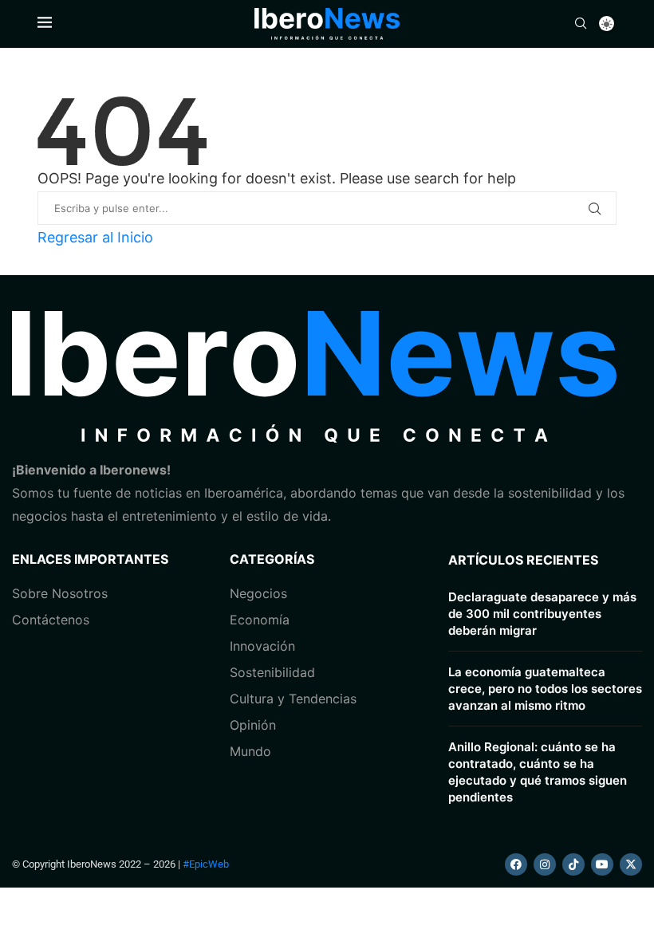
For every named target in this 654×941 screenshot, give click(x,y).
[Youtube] (602, 864)
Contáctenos (50, 619)
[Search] (581, 24)
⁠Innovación (262, 646)
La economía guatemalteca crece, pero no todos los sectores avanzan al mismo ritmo (545, 688)
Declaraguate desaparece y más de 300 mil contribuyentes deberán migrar (542, 613)
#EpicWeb (206, 864)
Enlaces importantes (90, 559)
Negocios (258, 593)
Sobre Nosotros (60, 593)
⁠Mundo (250, 751)
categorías (272, 559)
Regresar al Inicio (95, 237)
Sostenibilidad (272, 672)
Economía (260, 619)
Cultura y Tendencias (293, 698)
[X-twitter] (631, 864)
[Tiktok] (573, 864)
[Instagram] (545, 864)
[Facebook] (516, 864)
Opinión (253, 725)
